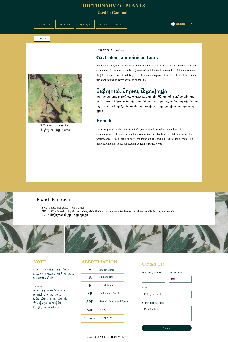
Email (145, 287)
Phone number (175, 272)
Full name (152, 272)
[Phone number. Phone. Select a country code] (174, 279)
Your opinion (153, 303)
